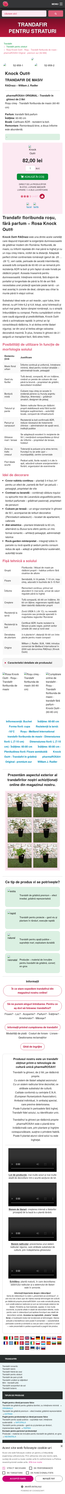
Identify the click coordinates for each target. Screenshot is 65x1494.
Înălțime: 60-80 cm (48, 721)
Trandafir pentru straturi (16, 46)
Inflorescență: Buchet (19, 721)
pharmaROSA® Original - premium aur (33, 759)
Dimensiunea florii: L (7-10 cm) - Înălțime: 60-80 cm (32, 744)
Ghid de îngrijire (32, 1046)
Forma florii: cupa (19, 726)
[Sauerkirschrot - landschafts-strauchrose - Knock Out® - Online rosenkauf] (22, 1338)
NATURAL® (21, 1422)
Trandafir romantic (10, 1366)
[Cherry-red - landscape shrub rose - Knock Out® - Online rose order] (27, 1338)
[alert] (32, 1468)
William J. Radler (47, 761)
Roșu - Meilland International (37, 731)
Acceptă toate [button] (18, 1478)
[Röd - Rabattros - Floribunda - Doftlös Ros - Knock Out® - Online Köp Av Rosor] (22, 1348)
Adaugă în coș (34, 177)
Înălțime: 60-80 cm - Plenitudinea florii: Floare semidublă (32, 749)
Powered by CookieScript (32, 1490)
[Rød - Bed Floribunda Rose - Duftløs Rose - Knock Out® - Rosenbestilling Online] (22, 1343)
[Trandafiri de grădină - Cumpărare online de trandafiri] (55, 13)
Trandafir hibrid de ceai (12, 1371)
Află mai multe (35, 1462)
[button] (32, 1486)
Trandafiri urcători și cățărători (15, 1380)
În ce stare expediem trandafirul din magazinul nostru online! (33, 991)
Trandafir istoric (8, 1368)
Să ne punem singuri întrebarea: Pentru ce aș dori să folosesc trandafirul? (32, 1006)
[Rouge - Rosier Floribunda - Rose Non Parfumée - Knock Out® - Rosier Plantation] (43, 1343)
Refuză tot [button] (49, 1478)
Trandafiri (8, 43)
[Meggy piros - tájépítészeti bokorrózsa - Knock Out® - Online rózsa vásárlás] (16, 1338)
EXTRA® (8, 1413)
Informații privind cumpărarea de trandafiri (32, 1027)
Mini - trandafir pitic (10, 1382)
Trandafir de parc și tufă (12, 1377)
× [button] (61, 1446)
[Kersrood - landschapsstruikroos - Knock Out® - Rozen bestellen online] (27, 1343)
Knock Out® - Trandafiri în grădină (32, 754)
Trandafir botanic (9, 1388)
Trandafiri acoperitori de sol (14, 1385)
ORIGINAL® (7, 1408)
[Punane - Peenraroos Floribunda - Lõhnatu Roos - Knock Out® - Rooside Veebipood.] (32, 1348)
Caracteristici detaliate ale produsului (30, 662)
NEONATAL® (10, 1436)
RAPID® (27, 1428)
